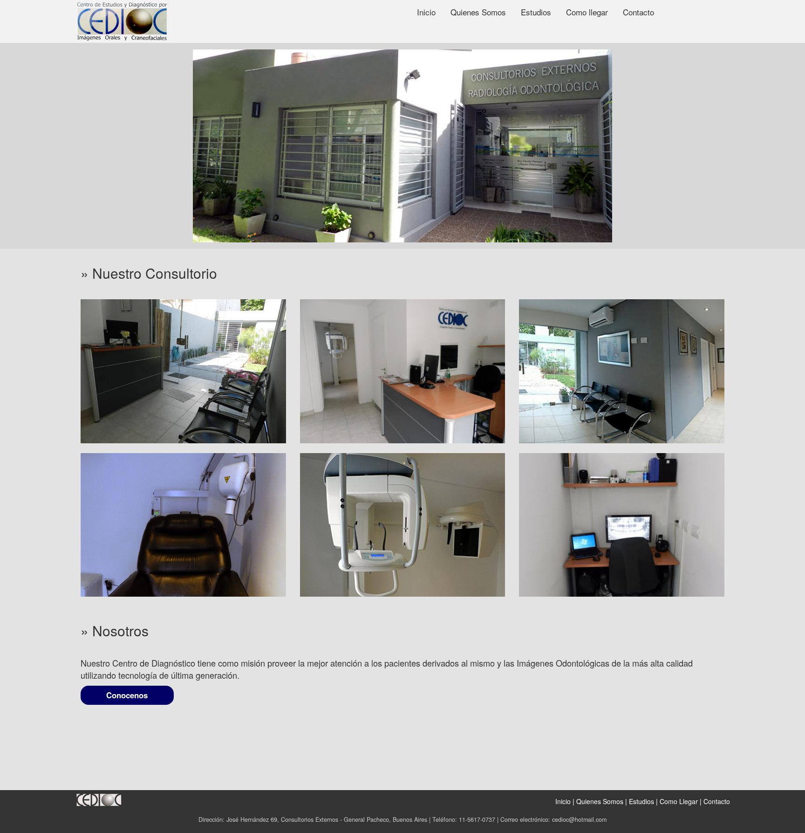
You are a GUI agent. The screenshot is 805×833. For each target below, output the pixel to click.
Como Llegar (679, 801)
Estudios (536, 12)
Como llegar (587, 12)
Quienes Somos (478, 12)
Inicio (426, 12)
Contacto (638, 12)
